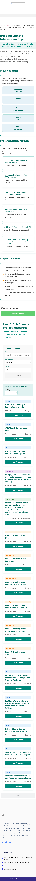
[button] (18, 15)
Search (7, 352)
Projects (7, 25)
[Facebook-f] (3, 842)
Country (7, 366)
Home (2, 25)
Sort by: (7, 390)
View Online (19, 415)
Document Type (10, 359)
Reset (19, 376)
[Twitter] (10, 842)
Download (19, 439)
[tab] (18, 313)
